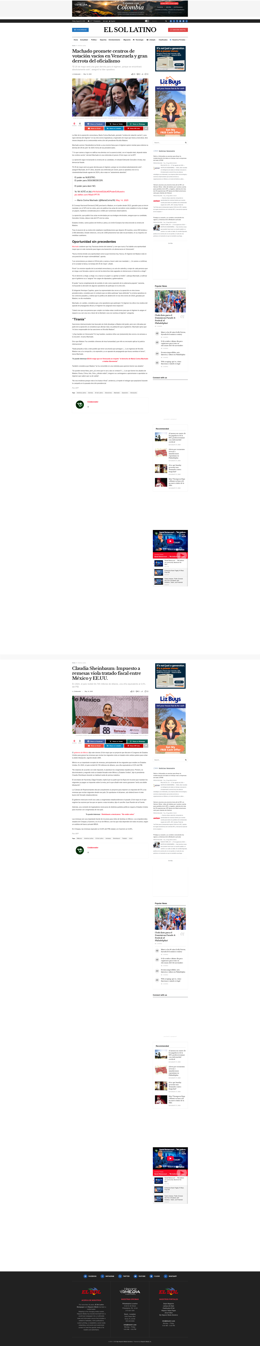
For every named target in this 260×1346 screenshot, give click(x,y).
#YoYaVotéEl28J (99, 191)
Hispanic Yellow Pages (168, 1310)
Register (112, 21)
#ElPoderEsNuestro (116, 191)
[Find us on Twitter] (177, 21)
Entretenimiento (114, 40)
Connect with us (160, 377)
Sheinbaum (116, 838)
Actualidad (84, 40)
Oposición (125, 393)
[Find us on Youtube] (180, 21)
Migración (127, 40)
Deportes (103, 40)
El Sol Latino (99, 393)
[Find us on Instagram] (174, 21)
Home (76, 40)
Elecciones (108, 393)
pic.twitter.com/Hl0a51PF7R (87, 194)
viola (130, 838)
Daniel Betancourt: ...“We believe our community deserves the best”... (178, 556)
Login (106, 21)
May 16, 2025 (87, 74)
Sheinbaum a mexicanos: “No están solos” (118, 814)
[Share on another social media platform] (146, 128)
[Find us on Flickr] (183, 21)
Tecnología (139, 40)
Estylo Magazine (168, 1304)
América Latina (82, 45)
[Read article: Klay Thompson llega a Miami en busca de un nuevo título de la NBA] (161, 482)
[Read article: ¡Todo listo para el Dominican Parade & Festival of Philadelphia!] (170, 301)
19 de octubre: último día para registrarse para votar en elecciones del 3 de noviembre (172, 343)
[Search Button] (165, 21)
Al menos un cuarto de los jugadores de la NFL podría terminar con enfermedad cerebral (177, 438)
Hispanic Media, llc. (146, 1341)
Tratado (124, 838)
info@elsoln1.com (130, 1325)
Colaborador (77, 74)
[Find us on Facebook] (171, 21)
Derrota (90, 393)
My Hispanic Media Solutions (168, 1315)
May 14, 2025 (122, 200)
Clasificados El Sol (168, 1308)
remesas (108, 838)
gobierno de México (81, 752)
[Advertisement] (170, 264)
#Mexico (79, 838)
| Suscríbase (81, 30)
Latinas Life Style (168, 1306)
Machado (75, 246)
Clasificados (163, 40)
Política (93, 40)
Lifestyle (152, 40)
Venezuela (133, 393)
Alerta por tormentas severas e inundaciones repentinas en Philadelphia (177, 453)
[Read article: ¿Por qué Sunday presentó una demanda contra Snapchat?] (161, 468)
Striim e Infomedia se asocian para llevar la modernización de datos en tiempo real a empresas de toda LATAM (169, 158)
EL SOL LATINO (130, 30)
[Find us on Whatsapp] (186, 21)
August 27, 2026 (175, 444)
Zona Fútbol (169, 1313)
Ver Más (170, 243)
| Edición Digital (179, 30)
